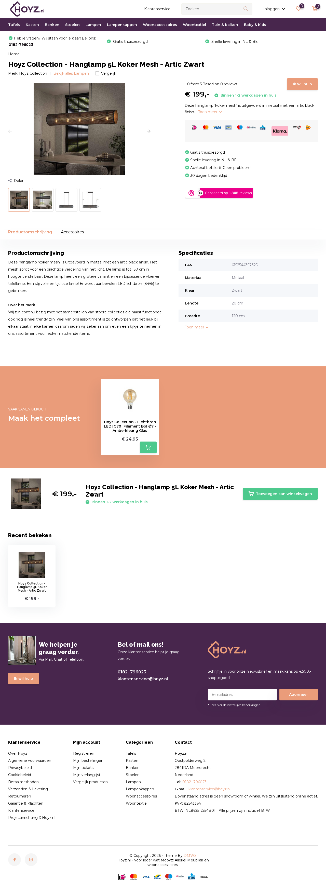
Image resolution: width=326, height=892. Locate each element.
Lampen (93, 24)
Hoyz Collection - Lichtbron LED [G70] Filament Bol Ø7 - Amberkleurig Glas (130, 426)
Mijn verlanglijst (86, 775)
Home (14, 54)
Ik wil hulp (302, 84)
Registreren (83, 753)
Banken (52, 24)
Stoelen (72, 24)
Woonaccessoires (160, 24)
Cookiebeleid (19, 775)
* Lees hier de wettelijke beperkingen (234, 705)
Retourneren (19, 796)
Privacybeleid (20, 767)
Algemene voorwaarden (29, 760)
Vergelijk (108, 73)
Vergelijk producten (90, 782)
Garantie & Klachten (25, 803)
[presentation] (10, 131)
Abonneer (298, 694)
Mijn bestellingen (88, 760)
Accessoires (72, 232)
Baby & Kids (255, 24)
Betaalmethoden (23, 782)
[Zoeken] (246, 9)
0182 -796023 (132, 672)
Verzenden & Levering (28, 789)
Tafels (14, 24)
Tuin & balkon (225, 24)
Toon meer (208, 112)
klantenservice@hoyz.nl (143, 678)
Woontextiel (194, 24)
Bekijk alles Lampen (71, 73)
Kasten (32, 24)
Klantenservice (157, 9)
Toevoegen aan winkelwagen (284, 493)
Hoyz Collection (33, 73)
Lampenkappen (122, 24)
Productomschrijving (30, 232)
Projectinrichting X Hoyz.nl (31, 817)
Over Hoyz (17, 753)
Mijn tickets (83, 767)
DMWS (190, 855)
